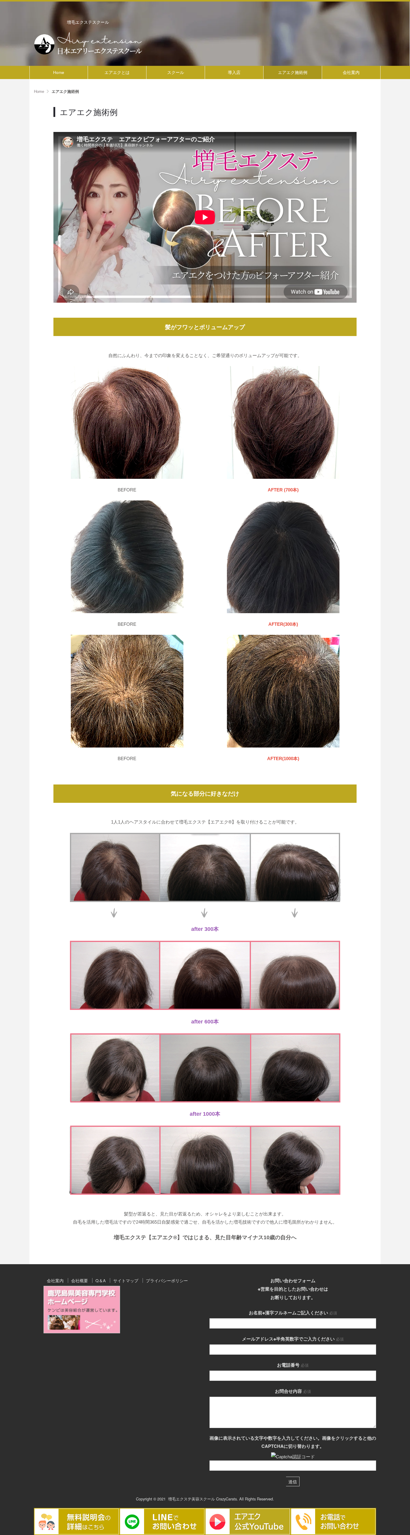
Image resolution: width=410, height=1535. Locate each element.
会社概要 (79, 1280)
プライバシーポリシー (167, 1280)
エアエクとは (117, 72)
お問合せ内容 (293, 1391)
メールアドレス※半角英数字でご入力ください (293, 1338)
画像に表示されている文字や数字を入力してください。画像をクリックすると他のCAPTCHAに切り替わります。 (293, 1442)
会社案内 (351, 72)
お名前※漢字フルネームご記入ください (293, 1312)
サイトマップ (125, 1280)
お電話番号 (293, 1365)
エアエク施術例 (292, 72)
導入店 (234, 72)
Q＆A (100, 1280)
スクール (175, 72)
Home (58, 72)
